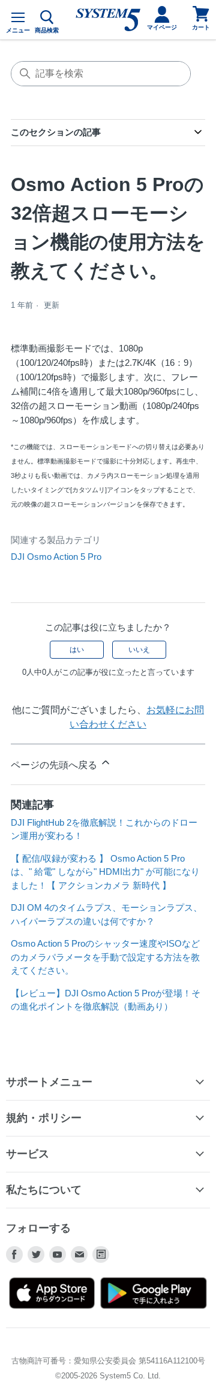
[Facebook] (14, 1254)
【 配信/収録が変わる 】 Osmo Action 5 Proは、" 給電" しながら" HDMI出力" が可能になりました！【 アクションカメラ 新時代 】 (105, 871)
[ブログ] (100, 1254)
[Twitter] (36, 1254)
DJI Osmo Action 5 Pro (56, 556)
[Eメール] (79, 1254)
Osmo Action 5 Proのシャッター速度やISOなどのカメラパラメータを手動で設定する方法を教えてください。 (105, 956)
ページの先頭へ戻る (55, 765)
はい (77, 649)
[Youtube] (57, 1254)
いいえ (139, 649)
